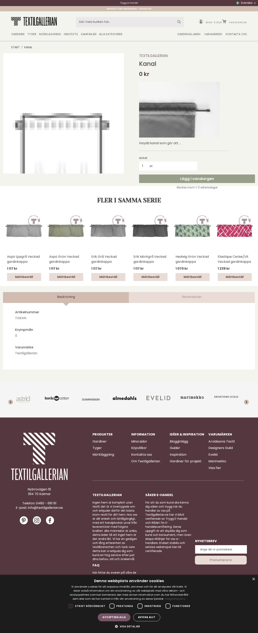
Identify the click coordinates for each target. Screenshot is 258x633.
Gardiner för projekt (186, 461)
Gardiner (100, 441)
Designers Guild (220, 448)
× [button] (253, 579)
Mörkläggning (103, 454)
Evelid (212, 454)
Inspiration (178, 454)
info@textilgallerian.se (45, 508)
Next (249, 231)
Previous (9, 237)
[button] (129, 626)
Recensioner (192, 296)
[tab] (66, 297)
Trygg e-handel (129, 2)
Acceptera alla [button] (114, 617)
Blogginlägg (179, 441)
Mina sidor (214, 22)
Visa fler (214, 468)
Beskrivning (66, 296)
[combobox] (130, 22)
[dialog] (129, 604)
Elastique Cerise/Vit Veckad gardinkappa (234, 259)
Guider (175, 448)
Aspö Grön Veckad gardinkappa (64, 259)
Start (15, 47)
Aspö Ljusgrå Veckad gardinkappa (23, 259)
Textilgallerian (153, 55)
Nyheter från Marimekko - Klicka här (129, 8)
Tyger (97, 448)
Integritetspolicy (175, 598)
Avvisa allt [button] (146, 617)
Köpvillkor (139, 448)
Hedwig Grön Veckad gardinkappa (192, 259)
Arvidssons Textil (221, 441)
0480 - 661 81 (46, 503)
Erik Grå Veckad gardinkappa (104, 259)
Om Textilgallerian (145, 461)
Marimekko (217, 461)
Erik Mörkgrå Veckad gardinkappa (149, 259)
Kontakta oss (141, 454)
